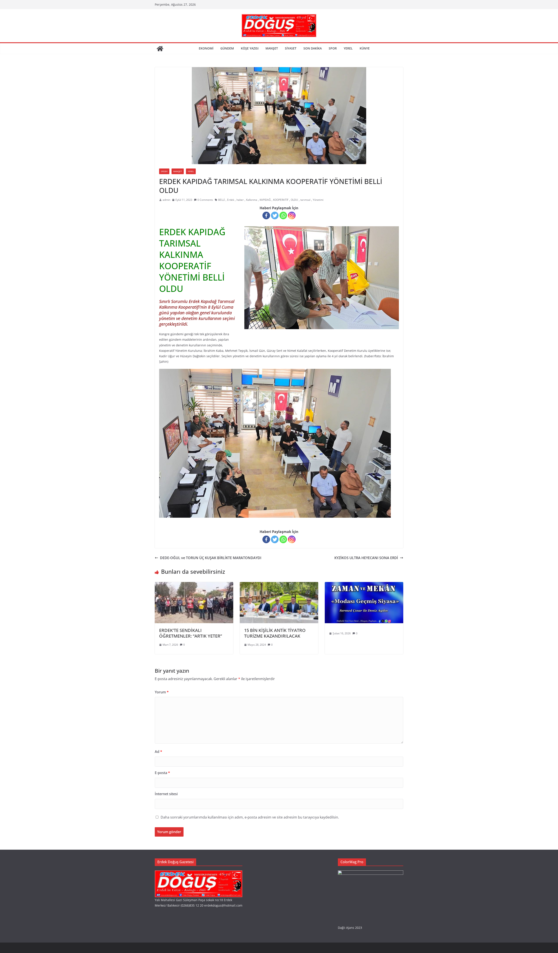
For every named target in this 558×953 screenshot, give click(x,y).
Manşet (271, 48)
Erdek (164, 171)
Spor (333, 48)
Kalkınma (251, 200)
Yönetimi (318, 200)
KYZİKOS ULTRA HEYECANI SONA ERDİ (366, 557)
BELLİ (221, 200)
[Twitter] (275, 215)
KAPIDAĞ (265, 200)
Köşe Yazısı (250, 48)
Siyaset (290, 48)
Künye (365, 48)
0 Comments (205, 200)
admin (166, 200)
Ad (158, 751)
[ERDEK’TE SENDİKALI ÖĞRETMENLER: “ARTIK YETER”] (194, 585)
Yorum (162, 692)
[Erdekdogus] (198, 873)
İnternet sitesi (166, 793)
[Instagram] (292, 215)
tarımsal (305, 200)
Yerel (348, 48)
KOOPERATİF (280, 200)
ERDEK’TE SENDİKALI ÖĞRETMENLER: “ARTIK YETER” (190, 633)
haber (240, 200)
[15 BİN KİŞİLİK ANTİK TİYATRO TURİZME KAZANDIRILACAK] (279, 585)
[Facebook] (266, 215)
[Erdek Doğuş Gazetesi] (160, 48)
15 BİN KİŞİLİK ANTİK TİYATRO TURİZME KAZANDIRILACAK (275, 633)
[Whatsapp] (283, 215)
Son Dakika (312, 48)
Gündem (227, 48)
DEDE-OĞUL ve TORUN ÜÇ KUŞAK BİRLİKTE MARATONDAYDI (210, 557)
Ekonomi (206, 48)
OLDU (294, 200)
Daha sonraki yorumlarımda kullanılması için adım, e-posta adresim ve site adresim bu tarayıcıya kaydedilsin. (250, 817)
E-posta (162, 772)
